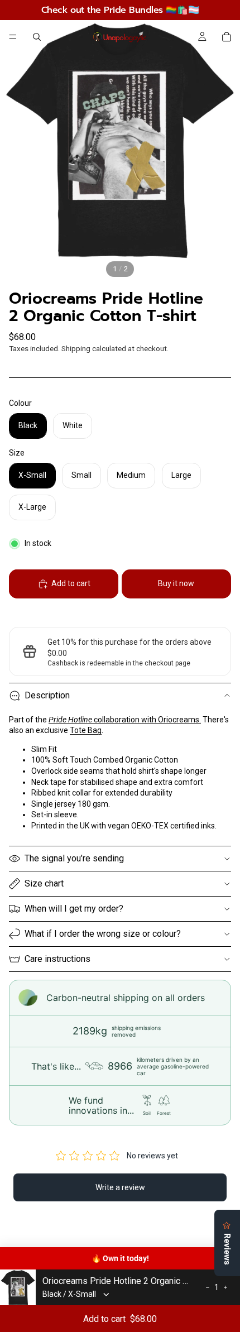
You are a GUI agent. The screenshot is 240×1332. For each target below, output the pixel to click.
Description (47, 695)
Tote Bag (86, 730)
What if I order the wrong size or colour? (103, 933)
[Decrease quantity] (207, 1287)
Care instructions (57, 959)
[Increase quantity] (225, 1287)
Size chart (44, 883)
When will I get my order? (74, 908)
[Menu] (13, 37)
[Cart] (226, 37)
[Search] (37, 37)
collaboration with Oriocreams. (125, 719)
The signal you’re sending (74, 858)
